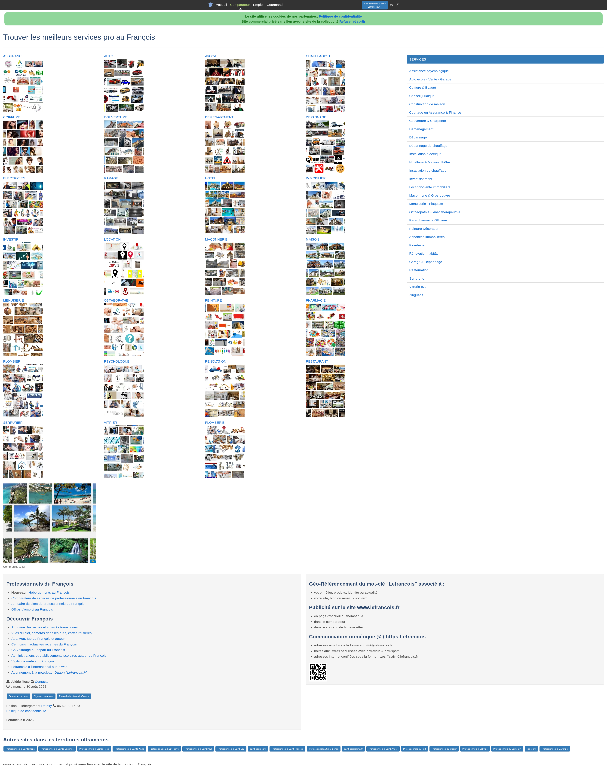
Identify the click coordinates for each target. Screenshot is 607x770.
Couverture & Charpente (427, 120)
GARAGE (111, 178)
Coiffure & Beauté (422, 87)
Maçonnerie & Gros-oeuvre (429, 195)
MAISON (312, 239)
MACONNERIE (216, 239)
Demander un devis (18, 696)
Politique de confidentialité (340, 16)
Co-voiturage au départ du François (38, 650)
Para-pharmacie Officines (428, 220)
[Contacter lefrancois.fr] (397, 4)
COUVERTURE (115, 117)
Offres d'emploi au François (32, 609)
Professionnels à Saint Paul (198, 749)
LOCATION (112, 239)
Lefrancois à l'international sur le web (39, 667)
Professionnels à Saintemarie (20, 749)
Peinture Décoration (424, 228)
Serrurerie (416, 278)
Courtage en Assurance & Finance (435, 112)
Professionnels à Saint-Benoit (323, 749)
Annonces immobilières (427, 237)
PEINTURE (213, 300)
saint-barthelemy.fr (353, 749)
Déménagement (421, 129)
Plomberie (417, 245)
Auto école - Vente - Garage (430, 79)
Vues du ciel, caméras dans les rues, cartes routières (51, 633)
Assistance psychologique (429, 71)
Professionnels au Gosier (444, 749)
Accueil (221, 4)
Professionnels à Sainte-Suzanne (57, 749)
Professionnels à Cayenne (555, 749)
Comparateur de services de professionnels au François (53, 598)
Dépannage (418, 137)
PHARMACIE (316, 300)
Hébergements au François (49, 592)
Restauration (419, 270)
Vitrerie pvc (417, 286)
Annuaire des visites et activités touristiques (44, 627)
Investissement (420, 179)
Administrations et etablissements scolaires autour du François (58, 655)
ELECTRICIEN (14, 178)
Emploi (258, 4)
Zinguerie (416, 295)
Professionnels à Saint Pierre (164, 749)
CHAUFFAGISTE (318, 56)
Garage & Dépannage (425, 262)
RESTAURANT (317, 361)
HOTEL (210, 178)
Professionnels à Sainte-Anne (129, 749)
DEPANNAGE (316, 117)
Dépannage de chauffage (428, 145)
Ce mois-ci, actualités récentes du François (44, 644)
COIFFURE (11, 117)
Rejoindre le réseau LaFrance (74, 696)
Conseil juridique (422, 96)
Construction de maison (427, 104)
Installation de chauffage (427, 170)
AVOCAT (211, 56)
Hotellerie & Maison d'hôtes (430, 162)
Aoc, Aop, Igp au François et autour (38, 638)
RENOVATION (215, 361)
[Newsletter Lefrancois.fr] (391, 4)
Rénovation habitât (423, 253)
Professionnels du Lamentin (507, 749)
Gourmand (275, 4)
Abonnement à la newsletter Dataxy (49, 672)
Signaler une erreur (43, 696)
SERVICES (417, 59)
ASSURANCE (13, 56)
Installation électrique (425, 154)
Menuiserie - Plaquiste (426, 203)
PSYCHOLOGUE (116, 361)
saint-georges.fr (258, 749)
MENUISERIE (13, 300)
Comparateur (240, 4)
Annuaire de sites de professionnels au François (47, 603)
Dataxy (46, 706)
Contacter (42, 681)
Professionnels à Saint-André (383, 749)
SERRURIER (13, 422)
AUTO (108, 56)
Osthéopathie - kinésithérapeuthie (434, 212)
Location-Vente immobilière (430, 187)
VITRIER (110, 422)
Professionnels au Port (414, 749)
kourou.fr (531, 749)
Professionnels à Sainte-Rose (94, 749)
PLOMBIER (11, 361)
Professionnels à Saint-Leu (231, 749)
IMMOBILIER (316, 178)
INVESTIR (10, 239)
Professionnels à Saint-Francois (287, 749)
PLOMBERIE (214, 422)
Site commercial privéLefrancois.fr (375, 5)
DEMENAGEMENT (219, 117)
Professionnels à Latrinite (475, 749)
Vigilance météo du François (33, 661)
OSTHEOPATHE (116, 300)
